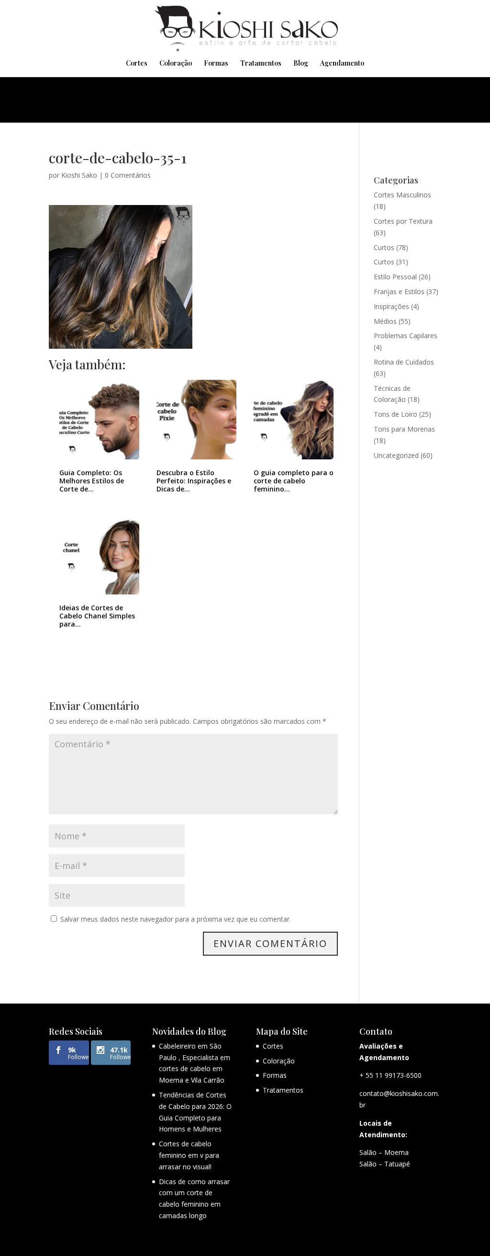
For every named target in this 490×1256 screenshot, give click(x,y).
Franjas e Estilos (399, 291)
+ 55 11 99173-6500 (390, 1075)
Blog (300, 64)
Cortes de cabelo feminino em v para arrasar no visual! (189, 1155)
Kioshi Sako (79, 175)
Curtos (384, 247)
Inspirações (391, 306)
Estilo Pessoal (395, 276)
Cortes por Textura (403, 221)
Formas (216, 64)
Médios (385, 321)
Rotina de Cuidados (404, 361)
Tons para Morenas (404, 429)
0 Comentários (128, 175)
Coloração (175, 64)
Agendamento (342, 64)
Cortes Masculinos (402, 194)
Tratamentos (260, 64)
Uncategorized (396, 455)
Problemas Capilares (405, 335)
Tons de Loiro (395, 414)
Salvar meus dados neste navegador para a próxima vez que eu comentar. (175, 919)
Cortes (136, 64)
